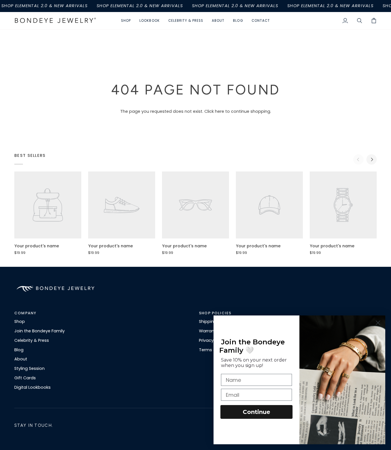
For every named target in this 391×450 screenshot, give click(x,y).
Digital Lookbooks (32, 387)
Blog (18, 350)
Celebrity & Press (31, 340)
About (20, 359)
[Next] (371, 159)
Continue (256, 411)
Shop (19, 321)
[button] (126, 20)
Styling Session (29, 368)
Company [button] (25, 313)
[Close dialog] (378, 323)
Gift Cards (25, 378)
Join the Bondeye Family (39, 331)
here (219, 111)
